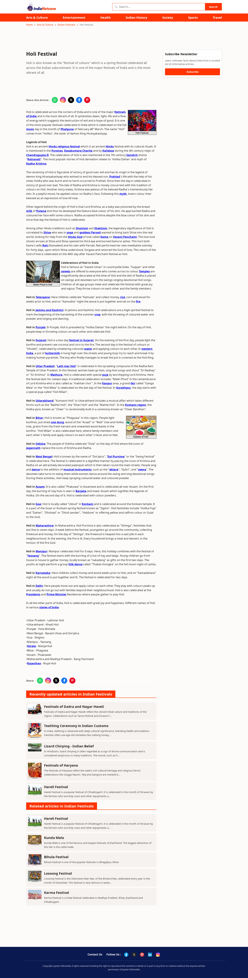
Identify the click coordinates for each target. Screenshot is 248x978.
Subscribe (193, 71)
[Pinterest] (142, 954)
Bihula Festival (56, 857)
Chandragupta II (37, 155)
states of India (49, 607)
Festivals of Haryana (61, 765)
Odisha (40, 444)
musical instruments (77, 469)
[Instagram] (158, 954)
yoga (70, 232)
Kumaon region (135, 405)
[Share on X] (71, 100)
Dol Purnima (116, 456)
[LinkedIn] (150, 954)
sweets (65, 271)
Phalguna (67, 129)
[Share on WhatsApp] (55, 100)
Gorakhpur (123, 388)
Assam (40, 486)
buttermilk (52, 353)
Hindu (110, 146)
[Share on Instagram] (63, 100)
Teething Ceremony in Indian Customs (76, 725)
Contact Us (95, 954)
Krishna (41, 163)
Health (105, 17)
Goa (38, 504)
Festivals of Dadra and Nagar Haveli (74, 706)
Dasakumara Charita (78, 151)
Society (167, 17)
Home (29, 24)
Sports (193, 17)
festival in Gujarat (81, 340)
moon (30, 129)
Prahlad (114, 176)
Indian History (136, 17)
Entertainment (74, 17)
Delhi (39, 586)
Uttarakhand (44, 400)
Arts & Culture (37, 17)
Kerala (31, 646)
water (88, 349)
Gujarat (41, 340)
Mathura (56, 375)
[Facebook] (126, 954)
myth (123, 194)
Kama (104, 237)
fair (133, 383)
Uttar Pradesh (45, 366)
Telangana (43, 297)
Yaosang (33, 556)
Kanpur (107, 383)
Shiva (47, 232)
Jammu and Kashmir (49, 310)
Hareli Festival (56, 787)
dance (36, 469)
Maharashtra (44, 525)
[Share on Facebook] (79, 100)
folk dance (75, 564)
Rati (45, 245)
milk (29, 211)
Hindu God (75, 237)
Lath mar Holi (66, 366)
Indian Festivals (66, 24)
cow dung (57, 422)
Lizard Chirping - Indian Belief (69, 746)
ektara (113, 469)
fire (138, 301)
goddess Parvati (90, 232)
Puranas (57, 151)
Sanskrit (132, 155)
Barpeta (81, 491)
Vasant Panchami (125, 237)
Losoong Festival (58, 873)
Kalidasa (108, 151)
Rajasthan (34, 663)
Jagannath (33, 448)
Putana (41, 211)
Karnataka (43, 573)
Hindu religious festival (64, 146)
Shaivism (82, 228)
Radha (30, 163)
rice (122, 297)
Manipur (41, 551)
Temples (144, 271)
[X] (134, 954)
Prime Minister (56, 594)
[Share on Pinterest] (87, 100)
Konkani (87, 504)
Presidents (33, 594)
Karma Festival (56, 892)
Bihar (39, 418)
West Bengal (44, 456)
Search (213, 6)
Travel (217, 17)
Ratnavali (33, 159)
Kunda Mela (54, 837)
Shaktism (100, 228)
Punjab (40, 327)
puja (105, 375)
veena (142, 469)
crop (97, 314)
